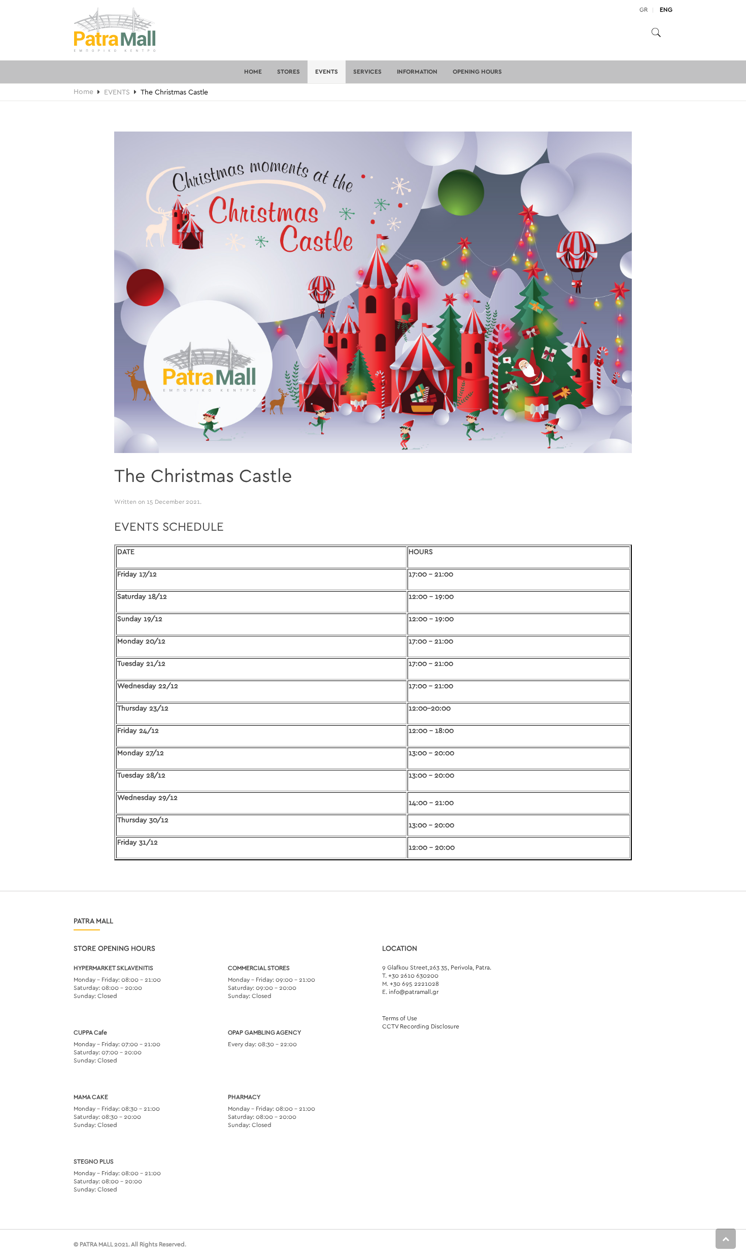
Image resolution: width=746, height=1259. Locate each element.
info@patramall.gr (413, 991)
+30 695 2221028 (414, 983)
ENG (666, 9)
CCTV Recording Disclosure (420, 1026)
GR (643, 9)
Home (253, 71)
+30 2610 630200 (413, 975)
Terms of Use (399, 1018)
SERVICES (367, 71)
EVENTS (326, 71)
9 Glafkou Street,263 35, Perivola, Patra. (436, 967)
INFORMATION (417, 71)
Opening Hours (477, 71)
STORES (288, 71)
